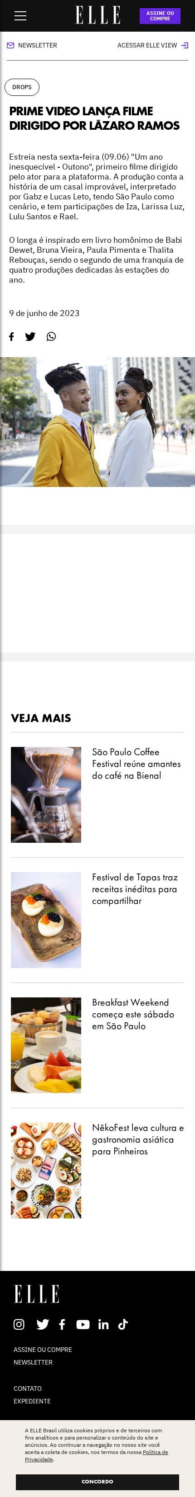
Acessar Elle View (147, 45)
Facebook (63, 1324)
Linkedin (104, 1324)
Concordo (97, 1482)
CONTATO (28, 1388)
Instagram (23, 1324)
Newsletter (37, 45)
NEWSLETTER (33, 1362)
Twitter (43, 1324)
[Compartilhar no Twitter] (30, 336)
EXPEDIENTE (32, 1401)
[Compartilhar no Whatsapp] (51, 336)
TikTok (125, 1324)
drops (22, 87)
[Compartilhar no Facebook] (11, 336)
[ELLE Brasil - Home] (97, 21)
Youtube (84, 1324)
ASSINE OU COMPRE (160, 15)
